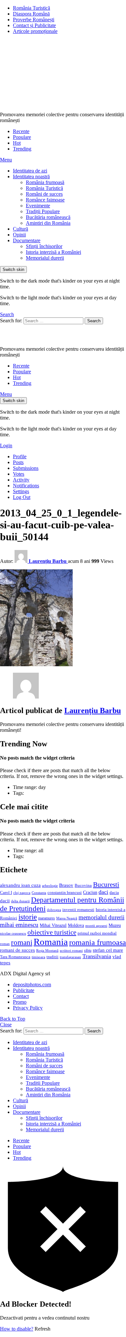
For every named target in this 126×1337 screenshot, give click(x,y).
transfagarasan (70, 957)
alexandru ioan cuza (20, 885)
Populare (22, 137)
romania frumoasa (97, 942)
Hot (17, 143)
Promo (19, 1002)
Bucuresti (106, 884)
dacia (114, 892)
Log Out (21, 497)
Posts (18, 462)
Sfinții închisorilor (44, 246)
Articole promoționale (35, 31)
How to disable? (16, 1329)
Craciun (90, 892)
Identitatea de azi (30, 170)
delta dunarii (20, 901)
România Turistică (31, 8)
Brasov (66, 885)
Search (93, 320)
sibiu (87, 950)
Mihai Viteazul (53, 925)
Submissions (25, 468)
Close (6, 1024)
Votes (18, 474)
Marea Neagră (66, 918)
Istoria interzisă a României (53, 252)
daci (103, 892)
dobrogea (54, 910)
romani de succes (17, 950)
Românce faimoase (45, 199)
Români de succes (44, 194)
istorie (27, 917)
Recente (21, 131)
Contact (21, 996)
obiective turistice (51, 932)
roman (5, 944)
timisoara (38, 957)
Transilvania (96, 956)
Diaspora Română (31, 13)
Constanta (39, 893)
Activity (21, 479)
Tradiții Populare (43, 211)
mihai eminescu (19, 924)
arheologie (50, 885)
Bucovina (83, 885)
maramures (46, 918)
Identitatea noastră (31, 176)
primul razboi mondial (97, 933)
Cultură (20, 229)
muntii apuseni (96, 926)
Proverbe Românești (33, 19)
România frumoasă (45, 182)
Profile (19, 456)
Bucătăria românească (48, 217)
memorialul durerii (101, 917)
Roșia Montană (47, 950)
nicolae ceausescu (13, 933)
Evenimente (38, 205)
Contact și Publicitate (34, 25)
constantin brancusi (64, 892)
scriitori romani (71, 950)
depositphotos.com (32, 984)
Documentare (26, 240)
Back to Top (12, 1018)
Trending (22, 148)
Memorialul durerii (45, 258)
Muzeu (115, 925)
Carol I (6, 892)
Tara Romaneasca (15, 957)
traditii (52, 957)
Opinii (19, 234)
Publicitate (23, 990)
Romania (51, 942)
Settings (21, 491)
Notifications (26, 485)
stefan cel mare (108, 950)
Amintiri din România (48, 223)
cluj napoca (21, 893)
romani (21, 942)
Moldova (76, 925)
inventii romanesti (78, 909)
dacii (5, 900)
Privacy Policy (28, 1008)
